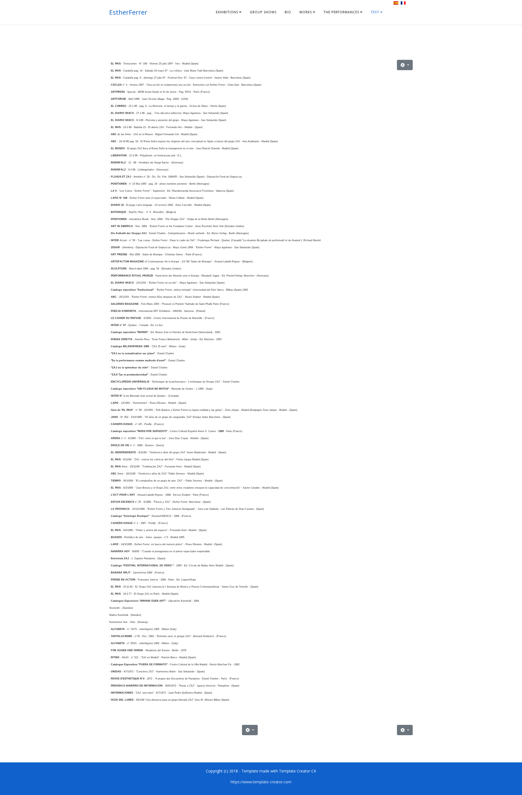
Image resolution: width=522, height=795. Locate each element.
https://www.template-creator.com (261, 781)
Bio (288, 12)
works (305, 12)
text (375, 12)
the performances (341, 12)
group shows (263, 12)
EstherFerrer (128, 12)
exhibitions (227, 12)
